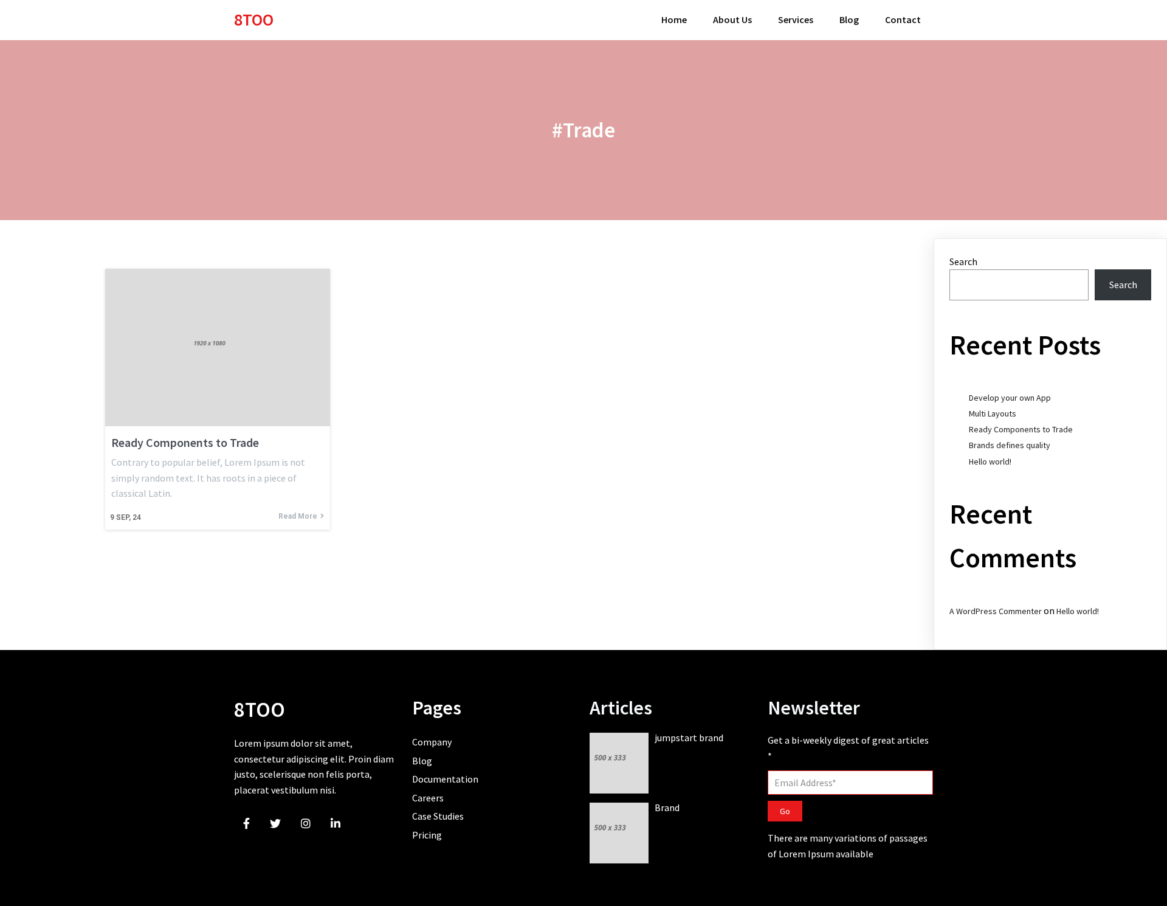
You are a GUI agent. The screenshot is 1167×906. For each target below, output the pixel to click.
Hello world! (990, 461)
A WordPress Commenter (995, 611)
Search (963, 261)
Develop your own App (1010, 397)
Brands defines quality (1009, 445)
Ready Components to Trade (1021, 429)
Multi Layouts (992, 413)
